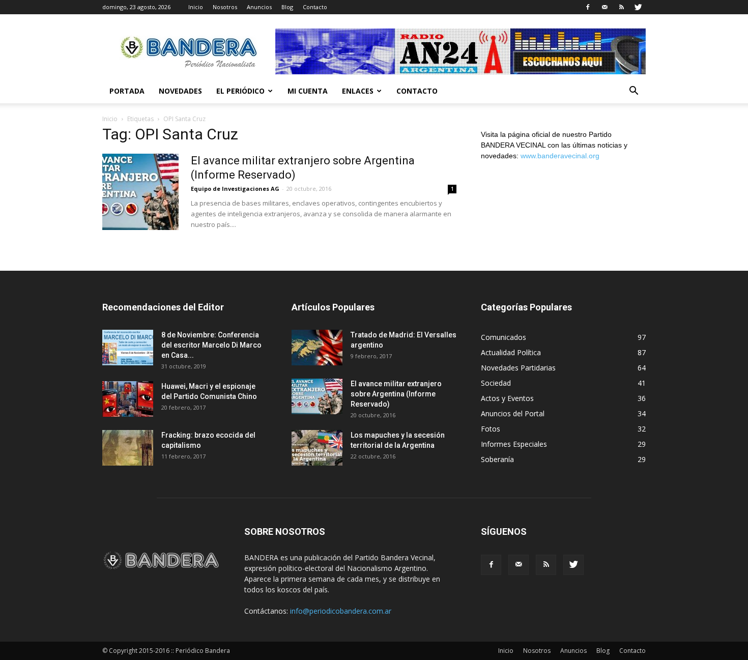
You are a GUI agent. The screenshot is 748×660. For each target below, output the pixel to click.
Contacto (315, 7)
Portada (127, 91)
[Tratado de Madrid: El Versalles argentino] (317, 347)
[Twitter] (638, 7)
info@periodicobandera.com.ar (340, 611)
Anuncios (259, 7)
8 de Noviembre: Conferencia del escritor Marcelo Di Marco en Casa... (211, 345)
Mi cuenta (307, 91)
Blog (287, 7)
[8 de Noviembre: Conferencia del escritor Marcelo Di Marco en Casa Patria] (127, 347)
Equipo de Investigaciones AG (235, 188)
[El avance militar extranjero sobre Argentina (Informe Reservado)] (140, 192)
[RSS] (621, 7)
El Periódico (240, 91)
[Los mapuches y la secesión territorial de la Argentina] (317, 448)
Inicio (195, 7)
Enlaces (357, 91)
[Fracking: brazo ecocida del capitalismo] (127, 448)
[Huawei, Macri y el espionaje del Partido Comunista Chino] (127, 399)
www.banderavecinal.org (560, 156)
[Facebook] (587, 7)
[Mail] (604, 7)
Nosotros (225, 7)
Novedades (180, 91)
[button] (633, 92)
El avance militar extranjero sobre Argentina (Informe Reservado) (396, 394)
